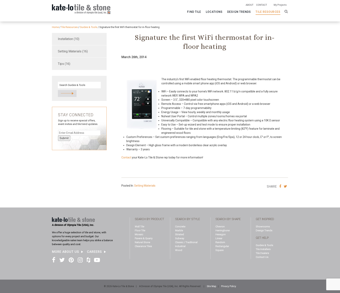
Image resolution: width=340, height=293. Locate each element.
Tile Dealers (262, 253)
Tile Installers (263, 249)
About (249, 5)
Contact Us (262, 257)
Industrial (180, 246)
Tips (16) (64, 64)
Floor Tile (140, 230)
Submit (64, 138)
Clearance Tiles (143, 246)
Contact (261, 5)
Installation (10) (68, 39)
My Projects (280, 5)
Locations (214, 11)
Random (220, 242)
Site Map (211, 286)
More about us (65, 251)
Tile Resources (268, 11)
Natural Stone (142, 242)
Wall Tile (139, 226)
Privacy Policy (228, 286)
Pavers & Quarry (143, 238)
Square (219, 250)
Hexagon (220, 234)
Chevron (220, 226)
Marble (179, 230)
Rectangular (222, 246)
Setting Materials (144, 185)
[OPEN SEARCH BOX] (285, 11)
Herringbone (222, 230)
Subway (179, 238)
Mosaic (139, 234)
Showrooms (263, 226)
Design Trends (239, 11)
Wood (178, 250)
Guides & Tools (264, 245)
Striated (179, 234)
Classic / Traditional (186, 242)
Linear (218, 238)
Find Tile (194, 11)
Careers (94, 251)
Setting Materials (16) (73, 51)
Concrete (180, 226)
